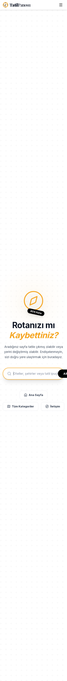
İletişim (55, 406)
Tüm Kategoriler (23, 406)
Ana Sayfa (36, 395)
